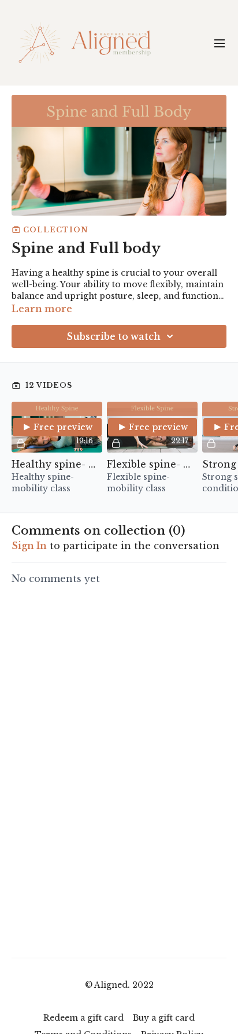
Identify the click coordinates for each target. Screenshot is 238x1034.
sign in (29, 545)
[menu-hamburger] (219, 42)
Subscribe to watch (113, 336)
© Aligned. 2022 (119, 985)
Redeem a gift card (83, 1018)
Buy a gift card (164, 1018)
